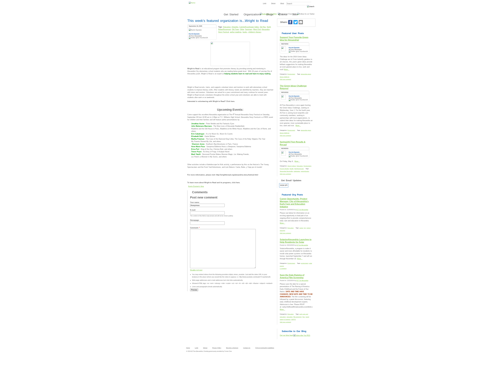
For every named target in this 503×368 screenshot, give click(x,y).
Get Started (231, 14)
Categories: (284, 74)
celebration (297, 171)
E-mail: (193, 210)
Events (283, 14)
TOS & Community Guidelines (264, 348)
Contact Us (246, 348)
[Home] (251, 1)
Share (306, 22)
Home (188, 348)
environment (304, 263)
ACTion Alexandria (302, 245)
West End (257, 29)
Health (292, 168)
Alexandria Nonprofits (286, 171)
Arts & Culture (292, 166)
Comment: (195, 228)
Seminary (248, 29)
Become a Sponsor (232, 348)
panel (307, 317)
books (245, 32)
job (305, 228)
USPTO (293, 319)
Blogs (269, 14)
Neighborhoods (299, 168)
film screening (297, 317)
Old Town (235, 29)
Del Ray (263, 27)
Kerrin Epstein (194, 34)
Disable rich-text (196, 270)
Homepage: (194, 220)
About (282, 3)
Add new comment (285, 79)
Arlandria (235, 27)
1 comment (283, 268)
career (301, 228)
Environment (291, 74)
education (290, 317)
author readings (236, 32)
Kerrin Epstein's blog (196, 186)
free (303, 317)
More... (286, 69)
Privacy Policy (216, 348)
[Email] (300, 22)
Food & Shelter (284, 168)
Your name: (194, 202)
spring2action (305, 171)
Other (242, 29)
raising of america (285, 319)
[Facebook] (290, 22)
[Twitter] (295, 22)
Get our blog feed (286, 335)
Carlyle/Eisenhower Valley (249, 27)
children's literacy (254, 32)
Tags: (299, 74)
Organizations (252, 14)
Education (227, 27)
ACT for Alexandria (302, 209)
